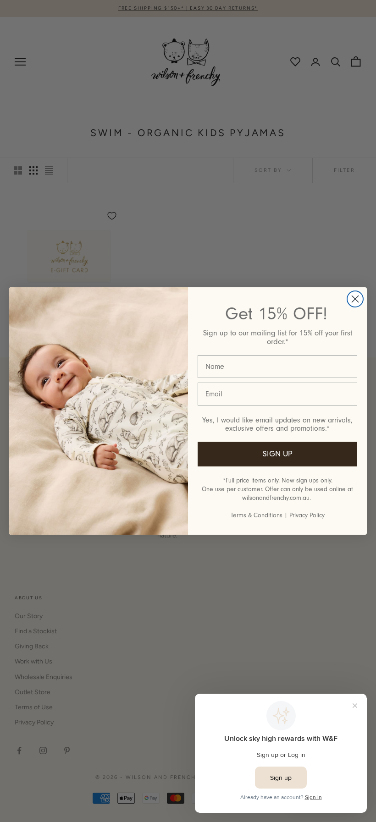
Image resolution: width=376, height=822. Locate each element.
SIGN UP (278, 454)
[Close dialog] (355, 299)
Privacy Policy (307, 515)
